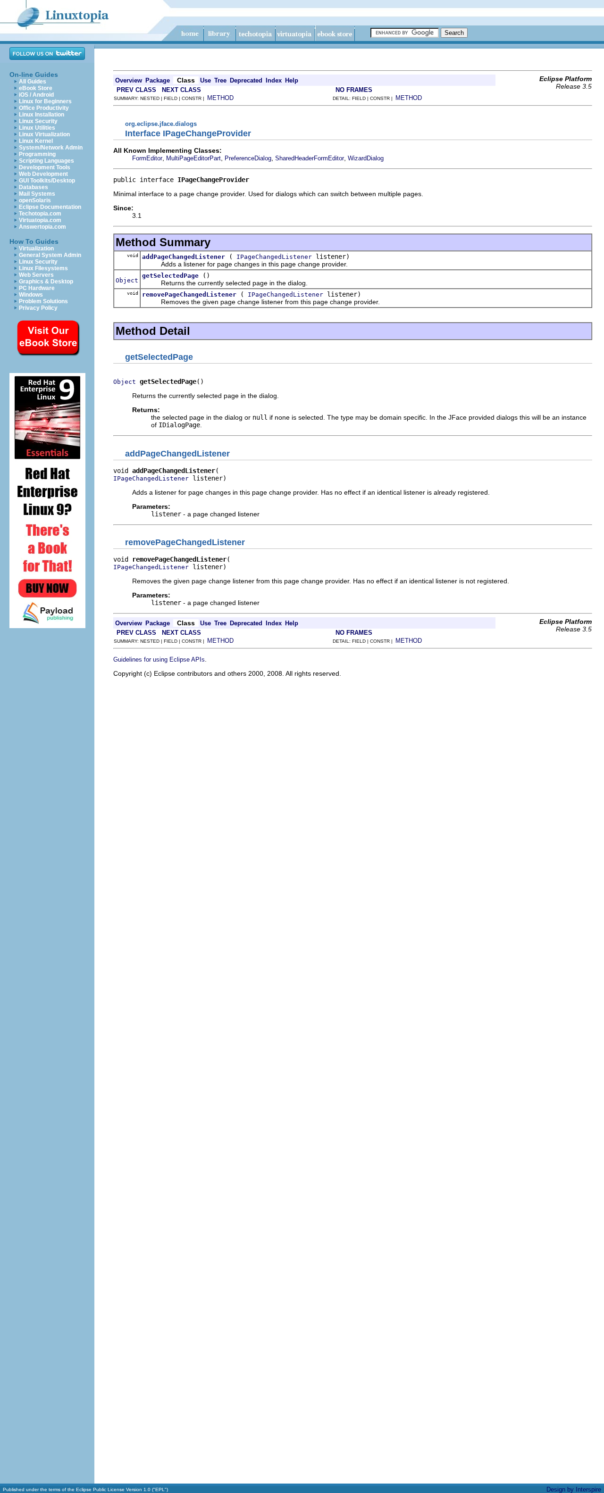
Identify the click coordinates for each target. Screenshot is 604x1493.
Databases (33, 187)
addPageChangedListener (183, 256)
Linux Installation (41, 114)
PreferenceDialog (248, 158)
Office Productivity (44, 108)
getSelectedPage (170, 275)
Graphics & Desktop (46, 281)
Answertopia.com (42, 227)
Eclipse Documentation (50, 207)
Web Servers (36, 275)
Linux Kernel (36, 141)
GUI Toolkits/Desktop (47, 180)
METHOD (220, 97)
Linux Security (38, 121)
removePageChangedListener (189, 294)
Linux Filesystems (43, 268)
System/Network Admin (51, 147)
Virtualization (36, 248)
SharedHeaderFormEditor (309, 158)
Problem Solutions (43, 301)
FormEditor (147, 158)
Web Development (43, 174)
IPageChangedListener (274, 256)
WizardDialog (366, 158)
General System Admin (50, 255)
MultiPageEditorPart (193, 158)
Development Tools (44, 167)
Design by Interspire (573, 1489)
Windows (31, 294)
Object (127, 280)
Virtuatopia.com (40, 220)
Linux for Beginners (45, 101)
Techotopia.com (40, 213)
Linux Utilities (37, 127)
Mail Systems (37, 194)
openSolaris (35, 200)
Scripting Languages (46, 161)
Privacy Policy (38, 308)
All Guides (32, 81)
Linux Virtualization (44, 134)
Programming (37, 154)
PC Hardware (37, 288)
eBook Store (35, 88)
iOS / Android (36, 94)
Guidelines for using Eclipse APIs (159, 659)
